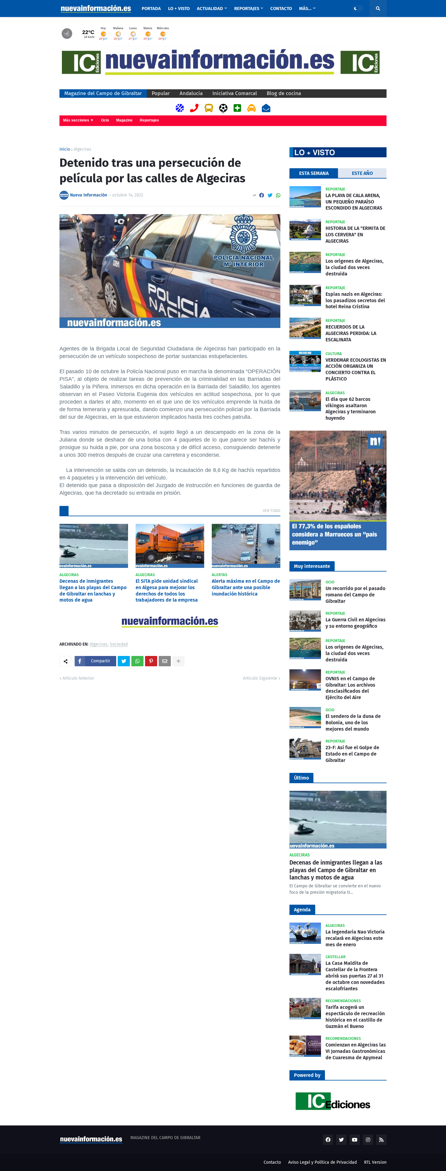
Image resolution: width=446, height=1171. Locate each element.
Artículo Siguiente (260, 678)
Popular (161, 93)
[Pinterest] (151, 661)
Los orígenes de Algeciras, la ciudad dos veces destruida (354, 267)
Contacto (272, 1162)
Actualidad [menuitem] (210, 8)
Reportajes (149, 120)
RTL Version (375, 1162)
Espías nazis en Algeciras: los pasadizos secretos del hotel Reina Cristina (355, 300)
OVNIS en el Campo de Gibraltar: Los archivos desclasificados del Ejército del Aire (350, 688)
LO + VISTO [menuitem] (179, 8)
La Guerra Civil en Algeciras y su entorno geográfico (356, 623)
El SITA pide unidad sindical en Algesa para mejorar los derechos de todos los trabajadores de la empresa (167, 590)
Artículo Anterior (78, 678)
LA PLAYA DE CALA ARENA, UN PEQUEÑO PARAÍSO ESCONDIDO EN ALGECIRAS (354, 202)
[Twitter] (270, 195)
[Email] (165, 661)
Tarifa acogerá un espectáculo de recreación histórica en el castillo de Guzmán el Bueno (355, 1016)
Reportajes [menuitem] (246, 8)
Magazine (124, 120)
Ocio (105, 120)
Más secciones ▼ (78, 120)
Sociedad (119, 644)
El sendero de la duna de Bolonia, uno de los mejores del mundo (353, 722)
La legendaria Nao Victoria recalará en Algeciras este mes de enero (355, 938)
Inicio (64, 149)
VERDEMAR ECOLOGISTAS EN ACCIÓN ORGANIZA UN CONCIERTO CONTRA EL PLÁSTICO (356, 369)
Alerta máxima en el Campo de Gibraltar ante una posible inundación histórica (246, 587)
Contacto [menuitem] (281, 8)
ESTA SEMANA (314, 173)
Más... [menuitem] (305, 8)
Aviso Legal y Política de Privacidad (322, 1162)
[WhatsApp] (278, 195)
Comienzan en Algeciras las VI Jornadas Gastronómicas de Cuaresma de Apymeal (356, 1051)
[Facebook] (261, 195)
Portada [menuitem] (151, 8)
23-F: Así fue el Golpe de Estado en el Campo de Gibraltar (352, 754)
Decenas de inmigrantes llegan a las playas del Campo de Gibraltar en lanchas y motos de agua (93, 590)
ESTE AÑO (362, 173)
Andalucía (191, 93)
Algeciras (82, 149)
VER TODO (271, 510)
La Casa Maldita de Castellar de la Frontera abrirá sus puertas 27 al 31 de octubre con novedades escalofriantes (355, 975)
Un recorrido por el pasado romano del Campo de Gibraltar (355, 595)
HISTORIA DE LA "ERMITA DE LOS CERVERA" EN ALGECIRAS (355, 234)
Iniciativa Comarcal (234, 93)
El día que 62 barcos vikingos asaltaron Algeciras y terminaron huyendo (351, 408)
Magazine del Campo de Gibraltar (103, 93)
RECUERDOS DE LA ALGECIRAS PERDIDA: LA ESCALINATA (351, 333)
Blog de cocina (284, 93)
